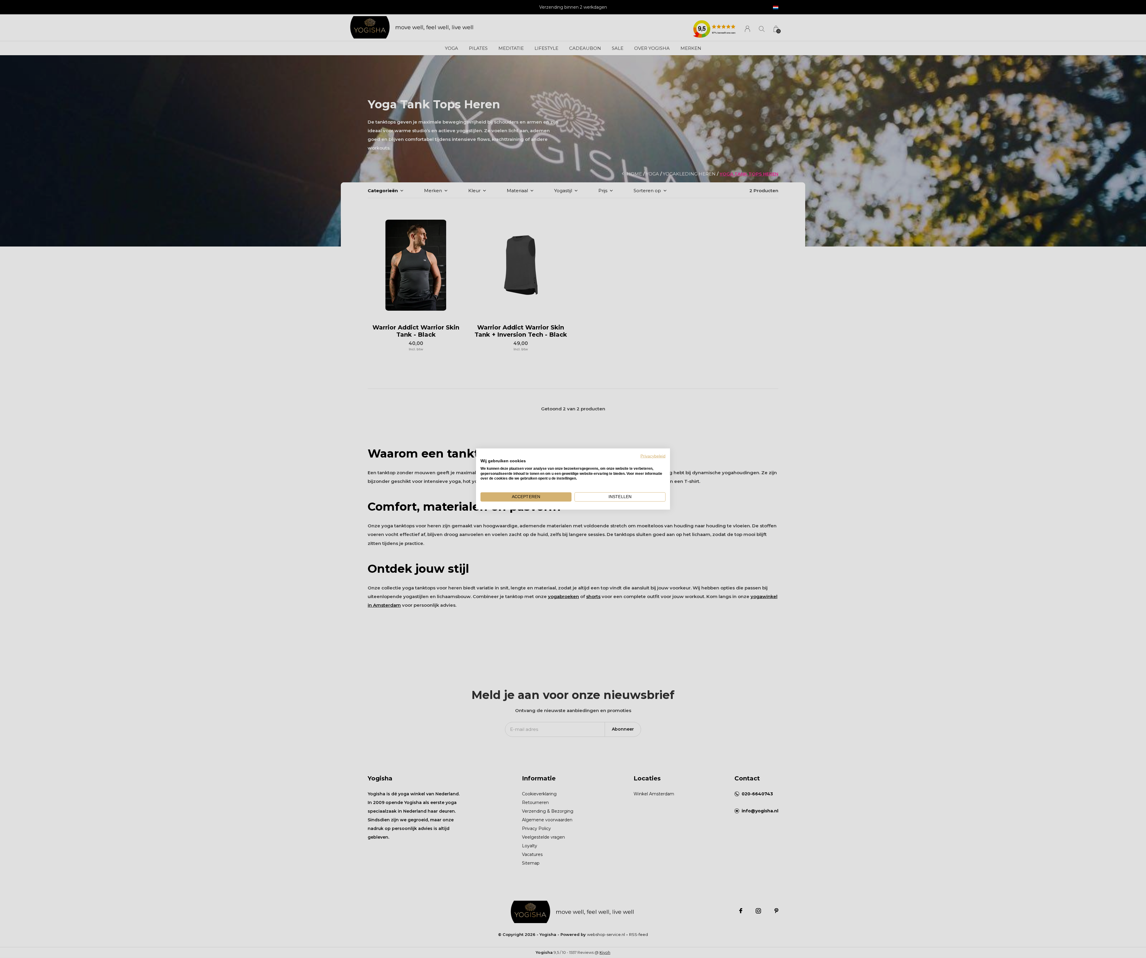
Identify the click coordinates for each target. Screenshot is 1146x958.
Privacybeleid (653, 456)
